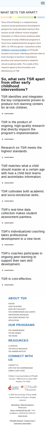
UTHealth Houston (16, 421)
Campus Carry (29, 421)
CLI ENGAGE (12, 346)
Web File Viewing (27, 405)
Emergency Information (22, 424)
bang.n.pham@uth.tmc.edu (20, 410)
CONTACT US (13, 365)
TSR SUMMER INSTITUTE (17, 352)
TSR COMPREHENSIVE (16, 330)
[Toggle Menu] (43, 3)
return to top (22, 416)
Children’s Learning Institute (14, 50)
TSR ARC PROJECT (14, 333)
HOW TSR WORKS (15, 307)
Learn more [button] (9, 113)
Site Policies (15, 405)
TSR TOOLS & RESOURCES (17, 349)
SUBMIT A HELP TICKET (16, 371)
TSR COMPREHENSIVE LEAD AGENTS (21, 312)
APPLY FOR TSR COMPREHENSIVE (20, 368)
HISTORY (11, 304)
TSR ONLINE (12, 336)
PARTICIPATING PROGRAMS (18, 315)
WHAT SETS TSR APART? (17, 309)
